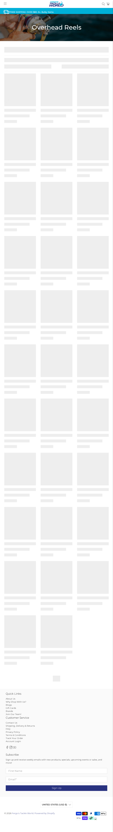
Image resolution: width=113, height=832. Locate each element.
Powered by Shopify (44, 813)
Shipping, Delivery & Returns (20, 726)
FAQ (8, 729)
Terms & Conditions (16, 735)
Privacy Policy (13, 732)
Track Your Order (14, 738)
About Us (10, 698)
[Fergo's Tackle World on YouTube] (14, 748)
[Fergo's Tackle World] (56, 4)
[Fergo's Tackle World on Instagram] (10, 748)
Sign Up (56, 788)
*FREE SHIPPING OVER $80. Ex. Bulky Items (31, 12)
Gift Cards (11, 708)
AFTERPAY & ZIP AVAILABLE (23, 41)
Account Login (13, 741)
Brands (9, 711)
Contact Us (11, 722)
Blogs (9, 705)
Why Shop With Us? (16, 702)
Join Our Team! (13, 714)
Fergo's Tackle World (22, 813)
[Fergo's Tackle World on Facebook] (7, 748)
